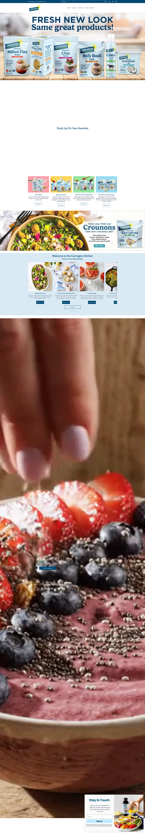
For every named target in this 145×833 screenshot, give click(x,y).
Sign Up (99, 821)
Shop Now (38, 204)
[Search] (105, 1)
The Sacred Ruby (92, 293)
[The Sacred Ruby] (92, 276)
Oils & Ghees (38, 195)
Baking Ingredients (61, 195)
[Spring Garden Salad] (40, 276)
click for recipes (47, 568)
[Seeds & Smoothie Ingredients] (83, 184)
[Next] (74, 311)
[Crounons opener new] (72, 231)
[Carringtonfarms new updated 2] (72, 46)
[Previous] (70, 311)
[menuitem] (111, 1)
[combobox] (82, 1)
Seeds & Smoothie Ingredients (84, 195)
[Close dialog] (141, 796)
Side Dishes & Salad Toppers (106, 195)
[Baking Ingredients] (61, 184)
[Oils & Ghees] (38, 184)
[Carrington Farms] (35, 8)
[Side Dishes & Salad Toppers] (106, 184)
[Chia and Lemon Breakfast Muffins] (66, 276)
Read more (40, 302)
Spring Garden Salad (40, 293)
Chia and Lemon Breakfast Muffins (66, 293)
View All (72, 307)
